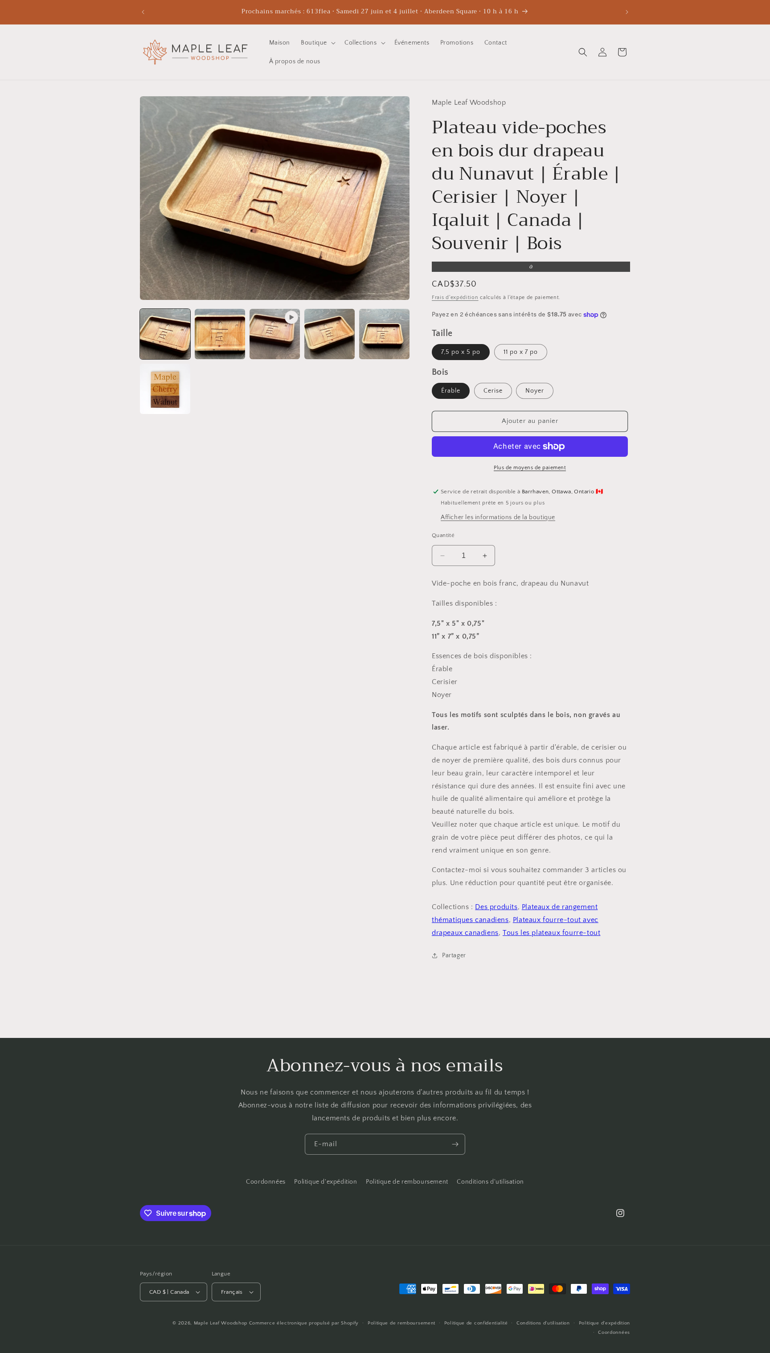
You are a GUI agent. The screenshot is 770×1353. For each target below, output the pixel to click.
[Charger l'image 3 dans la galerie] (329, 334)
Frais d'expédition (455, 297)
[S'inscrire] (455, 1144)
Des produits (496, 907)
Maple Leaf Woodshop (220, 1323)
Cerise (493, 390)
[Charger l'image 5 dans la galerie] (165, 389)
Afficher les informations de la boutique (498, 517)
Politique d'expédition (325, 1181)
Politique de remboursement (407, 1181)
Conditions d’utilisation (543, 1323)
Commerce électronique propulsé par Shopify (304, 1323)
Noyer (534, 390)
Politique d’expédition (604, 1323)
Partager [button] (454, 955)
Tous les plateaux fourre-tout (551, 933)
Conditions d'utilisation (490, 1181)
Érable (450, 390)
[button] (317, 42)
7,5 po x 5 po (460, 352)
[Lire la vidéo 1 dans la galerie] (275, 334)
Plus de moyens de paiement (530, 468)
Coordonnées (266, 1181)
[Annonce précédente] (143, 12)
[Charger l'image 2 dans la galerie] (220, 334)
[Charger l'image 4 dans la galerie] (384, 334)
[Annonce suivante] (627, 12)
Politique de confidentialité (476, 1323)
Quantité (443, 535)
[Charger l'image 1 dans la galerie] (165, 334)
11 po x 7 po (521, 352)
